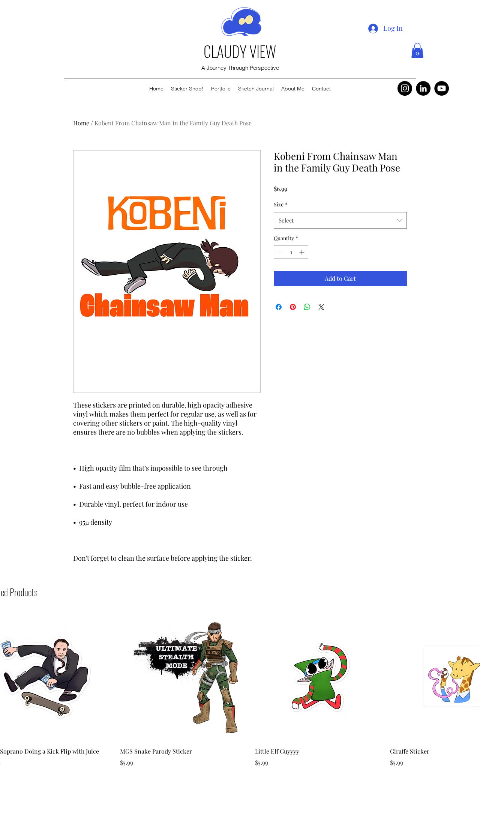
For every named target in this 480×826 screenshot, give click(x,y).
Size (281, 204)
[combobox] (340, 220)
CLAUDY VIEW (240, 51)
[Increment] (302, 252)
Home (81, 123)
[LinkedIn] (423, 88)
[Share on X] (321, 306)
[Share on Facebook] (278, 306)
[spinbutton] (291, 252)
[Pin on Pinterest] (292, 306)
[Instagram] (405, 88)
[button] (417, 50)
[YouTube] (441, 88)
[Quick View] (184, 676)
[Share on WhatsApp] (307, 306)
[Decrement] (279, 252)
